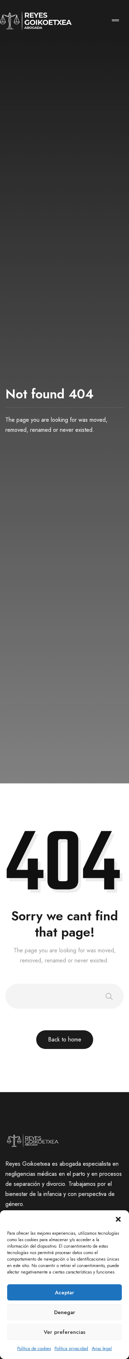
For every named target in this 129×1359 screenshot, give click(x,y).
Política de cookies (34, 1348)
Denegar (64, 1312)
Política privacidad (71, 1348)
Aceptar (64, 1292)
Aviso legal (102, 1348)
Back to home (64, 1039)
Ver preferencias (64, 1332)
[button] (118, 1219)
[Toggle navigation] (115, 21)
